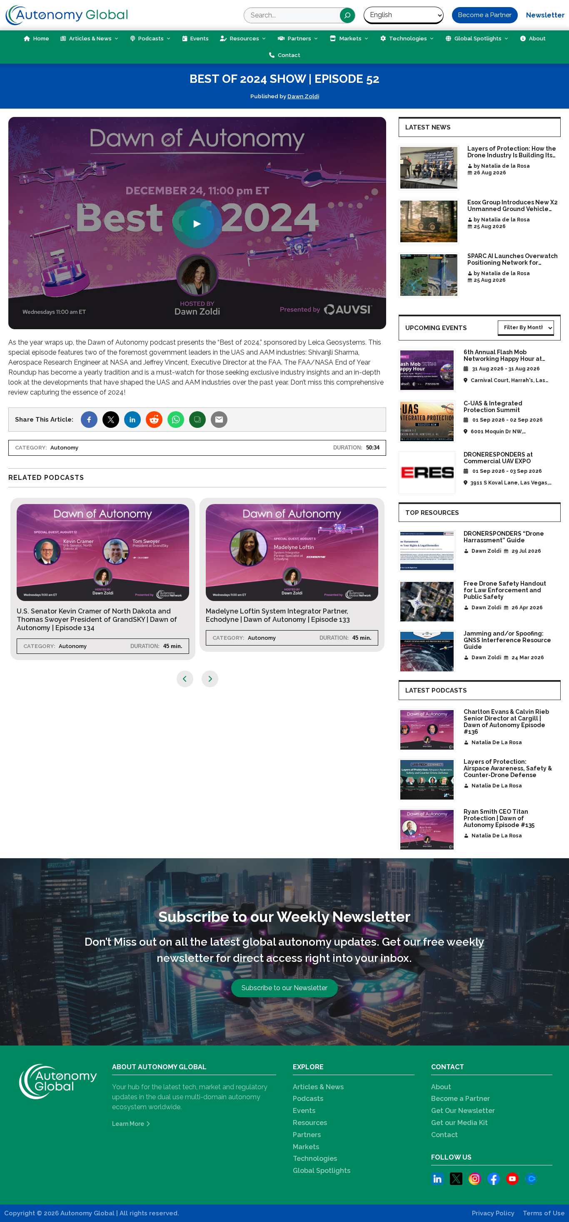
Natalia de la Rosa (497, 742)
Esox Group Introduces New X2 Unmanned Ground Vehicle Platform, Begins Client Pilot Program (512, 205)
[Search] (347, 15)
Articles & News (90, 38)
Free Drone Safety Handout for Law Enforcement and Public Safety (505, 590)
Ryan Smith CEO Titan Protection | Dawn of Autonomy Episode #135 (499, 818)
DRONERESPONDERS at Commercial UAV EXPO (498, 457)
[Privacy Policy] (493, 1213)
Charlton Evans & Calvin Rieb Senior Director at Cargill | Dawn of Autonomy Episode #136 (506, 721)
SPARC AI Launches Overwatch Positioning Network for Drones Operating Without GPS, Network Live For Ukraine (512, 259)
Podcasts (150, 38)
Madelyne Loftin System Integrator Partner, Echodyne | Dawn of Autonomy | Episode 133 (215, 615)
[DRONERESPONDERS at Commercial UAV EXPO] (427, 472)
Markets (350, 38)
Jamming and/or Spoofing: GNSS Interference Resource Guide (507, 640)
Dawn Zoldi (303, 96)
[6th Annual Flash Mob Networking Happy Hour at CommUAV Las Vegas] (427, 370)
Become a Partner (460, 1099)
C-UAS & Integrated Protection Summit (493, 406)
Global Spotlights (477, 38)
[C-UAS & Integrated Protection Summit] (427, 421)
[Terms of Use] (544, 1213)
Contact (288, 55)
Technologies (407, 38)
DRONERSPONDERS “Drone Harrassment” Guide (504, 537)
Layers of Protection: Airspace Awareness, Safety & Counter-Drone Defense (508, 768)
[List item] (437, 1180)
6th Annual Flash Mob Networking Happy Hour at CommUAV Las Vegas (503, 359)
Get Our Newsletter (463, 1111)
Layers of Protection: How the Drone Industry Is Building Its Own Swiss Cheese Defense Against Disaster (511, 152)
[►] (197, 324)
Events (199, 38)
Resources (244, 38)
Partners (299, 38)
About (537, 38)
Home (40, 38)
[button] (485, 15)
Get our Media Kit (459, 1123)
